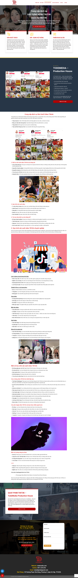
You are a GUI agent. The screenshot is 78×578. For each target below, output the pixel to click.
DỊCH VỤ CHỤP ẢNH (55, 2)
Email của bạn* (46, 528)
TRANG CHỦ (37, 2)
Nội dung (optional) (47, 536)
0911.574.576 (42, 568)
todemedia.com (42, 565)
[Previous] (7, 84)
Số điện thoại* (46, 532)
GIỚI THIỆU (42, 2)
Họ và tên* (46, 524)
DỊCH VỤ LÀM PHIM (47, 2)
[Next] (48, 84)
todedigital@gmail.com (41, 570)
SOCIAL (61, 2)
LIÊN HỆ (65, 2)
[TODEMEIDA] (16, 2)
